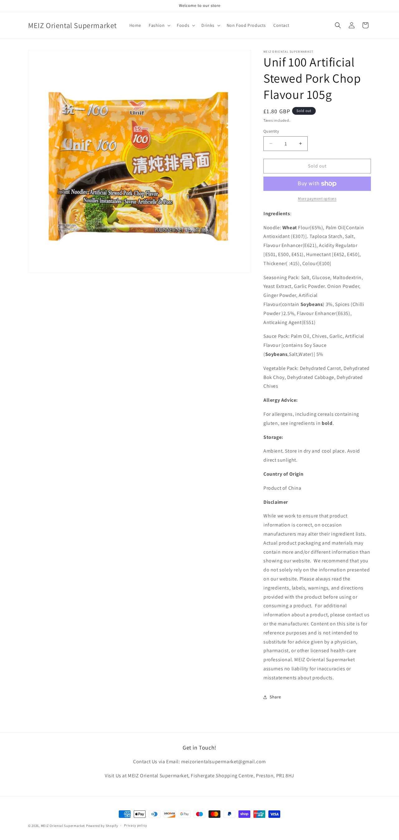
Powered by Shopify (102, 825)
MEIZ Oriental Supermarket (63, 825)
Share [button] (275, 697)
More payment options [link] (317, 198)
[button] (159, 25)
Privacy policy (135, 825)
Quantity (271, 131)
